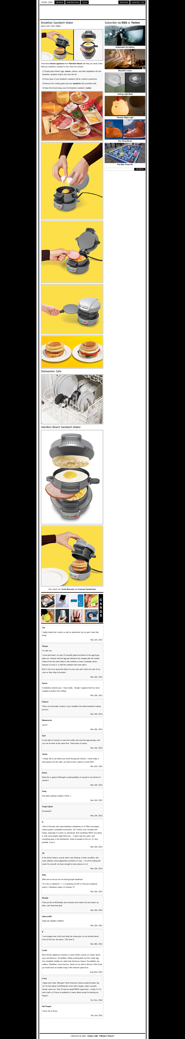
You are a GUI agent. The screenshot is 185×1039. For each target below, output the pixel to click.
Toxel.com (46, 2)
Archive (124, 2)
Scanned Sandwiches (87, 589)
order (88, 88)
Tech (84, 2)
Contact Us (138, 2)
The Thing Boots (125, 141)
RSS (124, 22)
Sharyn (45, 646)
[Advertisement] (92, 13)
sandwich (77, 83)
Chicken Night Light (125, 118)
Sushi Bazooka (67, 589)
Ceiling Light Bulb (125, 94)
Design (59, 2)
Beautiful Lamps (125, 71)
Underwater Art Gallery (125, 47)
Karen (44, 773)
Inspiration (73, 2)
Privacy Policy (106, 1036)
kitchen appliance (57, 64)
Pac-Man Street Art (125, 164)
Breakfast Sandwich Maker (57, 22)
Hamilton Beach (75, 64)
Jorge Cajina (47, 807)
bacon (68, 71)
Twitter (135, 22)
